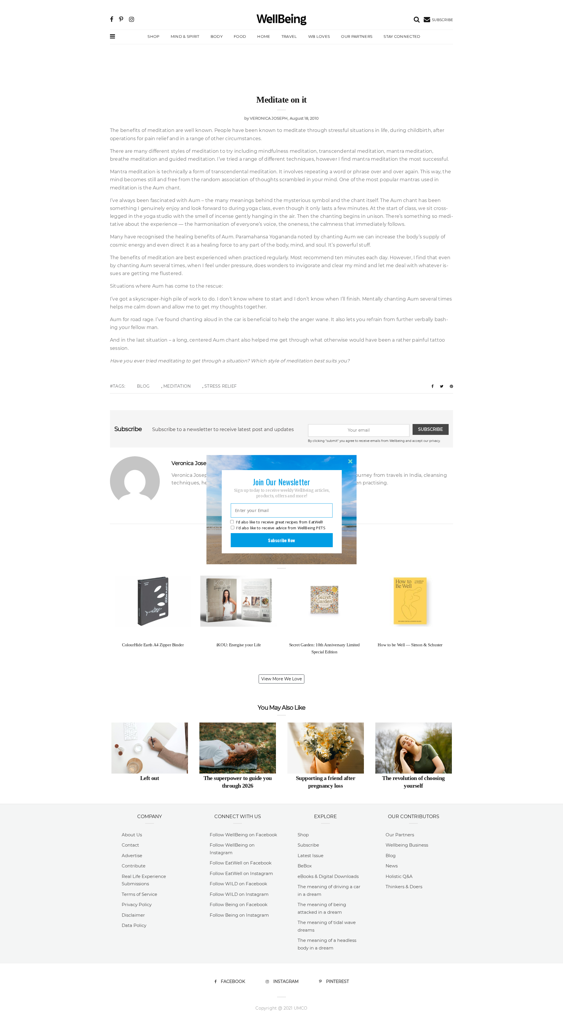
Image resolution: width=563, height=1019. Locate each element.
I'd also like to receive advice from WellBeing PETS (280, 527)
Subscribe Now (281, 540)
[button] (281, 481)
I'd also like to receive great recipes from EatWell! (279, 522)
